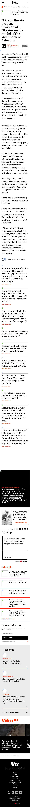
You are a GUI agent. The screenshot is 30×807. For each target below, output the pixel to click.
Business (15, 778)
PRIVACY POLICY (15, 798)
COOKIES (15, 800)
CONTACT (15, 796)
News (15, 773)
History (15, 786)
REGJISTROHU (7, 637)
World (15, 784)
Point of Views (15, 780)
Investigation (15, 776)
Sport (15, 787)
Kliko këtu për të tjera (19, 522)
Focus (15, 775)
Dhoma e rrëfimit (15, 782)
